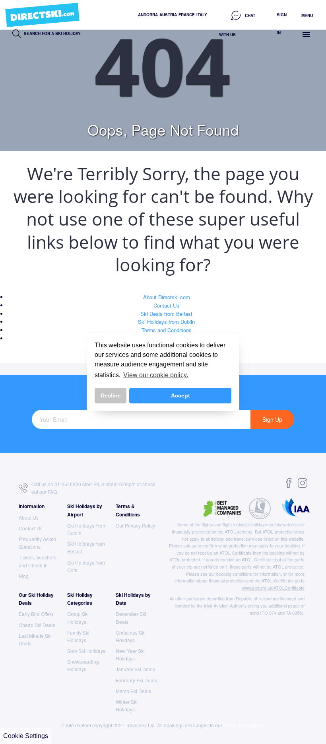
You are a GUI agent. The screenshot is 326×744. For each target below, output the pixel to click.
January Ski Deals (135, 669)
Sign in (282, 23)
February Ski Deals (136, 680)
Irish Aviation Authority (225, 605)
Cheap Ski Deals (37, 624)
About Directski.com (166, 297)
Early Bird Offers (36, 613)
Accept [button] (180, 395)
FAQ (52, 491)
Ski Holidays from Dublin (166, 321)
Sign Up (272, 419)
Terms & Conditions (244, 725)
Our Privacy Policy (135, 525)
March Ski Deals (133, 691)
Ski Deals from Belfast (166, 313)
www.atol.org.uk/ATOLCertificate (273, 587)
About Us (29, 517)
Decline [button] (111, 395)
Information (32, 506)
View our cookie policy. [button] (155, 375)
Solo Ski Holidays (86, 650)
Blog (24, 576)
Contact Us (166, 305)
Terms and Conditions (167, 330)
